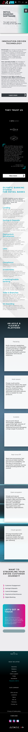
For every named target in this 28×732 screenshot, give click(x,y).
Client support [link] (14, 674)
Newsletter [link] (14, 678)
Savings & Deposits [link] (11, 588)
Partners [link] (14, 702)
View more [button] (13, 176)
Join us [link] (14, 699)
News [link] (14, 697)
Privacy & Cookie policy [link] (14, 711)
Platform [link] (14, 669)
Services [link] (14, 671)
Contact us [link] (14, 704)
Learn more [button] (13, 95)
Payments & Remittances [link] (13, 594)
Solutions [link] (14, 666)
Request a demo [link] (14, 681)
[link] (26, 11)
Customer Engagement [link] (12, 585)
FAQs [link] (14, 676)
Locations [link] (14, 695)
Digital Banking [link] (10, 597)
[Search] (22, 2)
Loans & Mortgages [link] (11, 591)
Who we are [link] (14, 692)
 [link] (15, 2)
